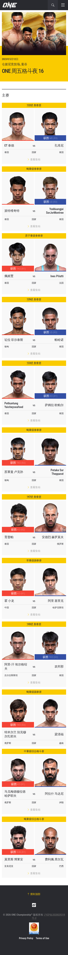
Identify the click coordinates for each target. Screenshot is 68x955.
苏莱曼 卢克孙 (13, 472)
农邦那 (59, 666)
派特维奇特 (11, 211)
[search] (53, 5)
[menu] (63, 5)
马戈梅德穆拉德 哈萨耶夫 (14, 794)
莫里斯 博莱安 (13, 859)
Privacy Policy (26, 938)
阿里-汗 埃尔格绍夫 (15, 666)
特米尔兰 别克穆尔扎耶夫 (15, 734)
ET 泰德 (9, 145)
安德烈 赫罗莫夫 (53, 537)
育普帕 (8, 537)
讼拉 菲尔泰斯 (13, 340)
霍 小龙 (9, 601)
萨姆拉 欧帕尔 (54, 405)
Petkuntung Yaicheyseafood (13, 405)
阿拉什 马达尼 (54, 793)
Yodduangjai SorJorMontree (55, 210)
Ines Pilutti (57, 276)
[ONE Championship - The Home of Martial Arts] (9, 5)
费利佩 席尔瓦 (54, 859)
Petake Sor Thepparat (57, 472)
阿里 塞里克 (56, 601)
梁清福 (59, 734)
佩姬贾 (8, 276)
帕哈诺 (59, 340)
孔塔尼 (59, 145)
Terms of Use (42, 938)
